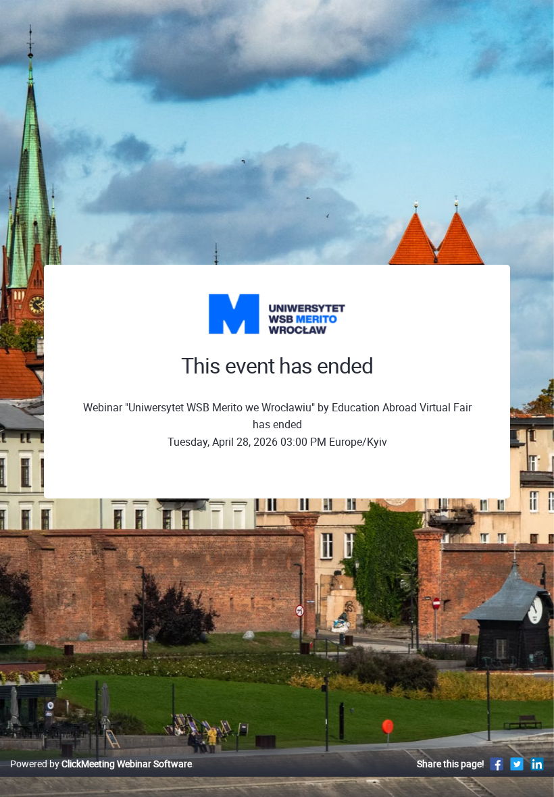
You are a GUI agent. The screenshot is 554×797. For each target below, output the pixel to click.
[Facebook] (496, 763)
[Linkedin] (537, 763)
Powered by (101, 763)
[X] (517, 763)
